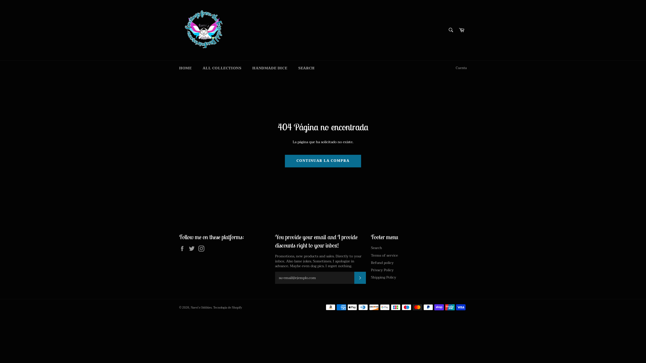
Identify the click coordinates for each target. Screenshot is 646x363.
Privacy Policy (382, 270)
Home (185, 68)
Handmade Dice (269, 68)
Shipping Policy (383, 277)
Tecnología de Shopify (227, 307)
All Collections (222, 68)
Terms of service (384, 255)
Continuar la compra (323, 161)
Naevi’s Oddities (201, 307)
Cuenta (461, 68)
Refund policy (382, 263)
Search (306, 68)
